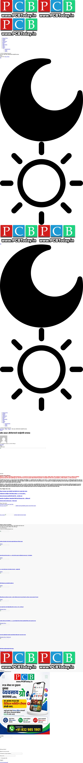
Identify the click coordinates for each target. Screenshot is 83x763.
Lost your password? (4, 762)
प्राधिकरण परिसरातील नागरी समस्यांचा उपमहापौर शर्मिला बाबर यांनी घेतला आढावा (11, 541)
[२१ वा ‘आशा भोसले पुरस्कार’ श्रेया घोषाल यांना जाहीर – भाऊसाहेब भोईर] (4, 559)
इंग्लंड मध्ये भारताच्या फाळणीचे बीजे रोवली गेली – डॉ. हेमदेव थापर (11, 496)
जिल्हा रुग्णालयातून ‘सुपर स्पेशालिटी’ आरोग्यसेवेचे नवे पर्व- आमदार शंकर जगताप (13, 491)
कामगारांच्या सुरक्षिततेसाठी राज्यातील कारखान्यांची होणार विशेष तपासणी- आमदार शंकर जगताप (13, 634)
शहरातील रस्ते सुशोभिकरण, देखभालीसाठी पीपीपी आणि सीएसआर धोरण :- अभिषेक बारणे (15, 498)
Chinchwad (8, 637)
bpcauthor (2, 444)
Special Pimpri (9, 651)
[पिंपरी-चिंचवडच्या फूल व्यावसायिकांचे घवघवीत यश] (4, 573)
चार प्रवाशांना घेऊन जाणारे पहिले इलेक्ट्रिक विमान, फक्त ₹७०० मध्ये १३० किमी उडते (11, 606)
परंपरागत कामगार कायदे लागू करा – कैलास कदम (8, 500)
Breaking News (3, 609)
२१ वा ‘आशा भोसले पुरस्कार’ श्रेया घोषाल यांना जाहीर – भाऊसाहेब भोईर (10, 569)
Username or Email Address (5, 753)
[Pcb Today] (38, 242)
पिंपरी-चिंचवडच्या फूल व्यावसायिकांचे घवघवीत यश (6, 583)
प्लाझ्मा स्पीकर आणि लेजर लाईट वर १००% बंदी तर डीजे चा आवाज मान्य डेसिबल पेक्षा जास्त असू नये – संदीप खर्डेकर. (16, 555)
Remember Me (4, 758)
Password (2, 755)
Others (1, 543)
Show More (7, 56)
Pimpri (1, 430)
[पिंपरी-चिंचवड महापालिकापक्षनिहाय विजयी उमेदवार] (4, 638)
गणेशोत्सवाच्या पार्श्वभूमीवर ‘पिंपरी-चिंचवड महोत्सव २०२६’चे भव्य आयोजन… (13, 493)
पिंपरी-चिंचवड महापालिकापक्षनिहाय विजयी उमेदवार (7, 648)
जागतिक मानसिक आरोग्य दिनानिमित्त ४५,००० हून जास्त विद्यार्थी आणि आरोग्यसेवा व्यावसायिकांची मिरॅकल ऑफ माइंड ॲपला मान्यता (18, 620)
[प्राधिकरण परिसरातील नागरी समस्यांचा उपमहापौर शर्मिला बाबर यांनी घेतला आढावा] (4, 531)
